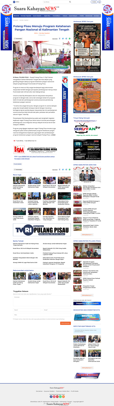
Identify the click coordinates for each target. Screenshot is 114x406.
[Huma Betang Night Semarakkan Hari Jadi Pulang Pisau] (64, 211)
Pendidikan (56, 16)
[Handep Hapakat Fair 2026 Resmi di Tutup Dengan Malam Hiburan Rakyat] (49, 211)
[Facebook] (51, 396)
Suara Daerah (37, 16)
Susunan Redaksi (49, 391)
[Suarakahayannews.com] (36, 9)
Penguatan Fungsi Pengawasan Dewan (89, 286)
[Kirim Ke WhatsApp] (69, 38)
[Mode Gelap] (99, 2)
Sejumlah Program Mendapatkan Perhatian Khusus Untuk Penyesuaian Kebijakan (91, 264)
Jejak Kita (47, 16)
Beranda (16, 16)
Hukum (65, 16)
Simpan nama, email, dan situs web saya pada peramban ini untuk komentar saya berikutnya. (39, 319)
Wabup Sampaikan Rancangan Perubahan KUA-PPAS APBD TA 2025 (92, 187)
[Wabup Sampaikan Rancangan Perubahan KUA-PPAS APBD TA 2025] (77, 188)
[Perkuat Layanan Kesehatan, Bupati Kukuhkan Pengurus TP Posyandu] (34, 211)
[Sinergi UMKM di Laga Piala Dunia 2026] (19, 211)
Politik (82, 16)
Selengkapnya (86, 234)
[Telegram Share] (66, 38)
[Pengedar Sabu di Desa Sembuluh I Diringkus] (79, 353)
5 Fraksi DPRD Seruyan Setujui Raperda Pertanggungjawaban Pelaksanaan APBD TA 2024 (91, 211)
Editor (36, 33)
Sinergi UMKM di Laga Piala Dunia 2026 (18, 218)
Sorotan (96, 16)
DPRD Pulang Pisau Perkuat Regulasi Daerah (91, 279)
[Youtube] (57, 396)
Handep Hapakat (26, 16)
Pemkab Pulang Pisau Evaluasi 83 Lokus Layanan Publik (33, 202)
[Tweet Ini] (63, 38)
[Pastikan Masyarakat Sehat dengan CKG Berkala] (49, 196)
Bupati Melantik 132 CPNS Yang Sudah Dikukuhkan (64, 187)
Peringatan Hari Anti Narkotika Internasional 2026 (94, 360)
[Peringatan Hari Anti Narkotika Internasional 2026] (94, 353)
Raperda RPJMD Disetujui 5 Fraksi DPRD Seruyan (91, 201)
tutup (10, 4)
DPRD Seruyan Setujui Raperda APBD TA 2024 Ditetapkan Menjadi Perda (91, 195)
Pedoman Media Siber (63, 391)
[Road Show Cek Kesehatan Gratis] (19, 196)
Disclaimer (39, 391)
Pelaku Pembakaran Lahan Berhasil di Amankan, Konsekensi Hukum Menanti (79, 345)
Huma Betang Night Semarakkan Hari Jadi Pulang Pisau (64, 218)
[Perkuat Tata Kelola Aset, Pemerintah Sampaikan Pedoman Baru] (77, 273)
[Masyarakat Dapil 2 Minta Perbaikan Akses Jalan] (77, 228)
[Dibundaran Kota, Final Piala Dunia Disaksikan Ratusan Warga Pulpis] (64, 196)
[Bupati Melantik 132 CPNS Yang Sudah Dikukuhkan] (64, 180)
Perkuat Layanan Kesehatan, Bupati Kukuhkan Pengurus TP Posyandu (34, 218)
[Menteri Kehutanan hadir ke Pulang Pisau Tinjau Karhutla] (19, 180)
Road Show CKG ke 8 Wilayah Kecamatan (49, 186)
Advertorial (88, 16)
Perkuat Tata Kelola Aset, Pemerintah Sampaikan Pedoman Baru (90, 272)
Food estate (17, 164)
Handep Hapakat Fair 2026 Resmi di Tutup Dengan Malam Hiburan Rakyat (48, 218)
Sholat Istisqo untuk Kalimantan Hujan (34, 186)
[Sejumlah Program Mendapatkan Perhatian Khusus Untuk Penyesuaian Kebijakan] (77, 264)
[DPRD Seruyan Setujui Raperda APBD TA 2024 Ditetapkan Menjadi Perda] (77, 196)
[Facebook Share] (59, 38)
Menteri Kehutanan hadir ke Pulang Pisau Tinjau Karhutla (19, 187)
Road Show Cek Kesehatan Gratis (18, 201)
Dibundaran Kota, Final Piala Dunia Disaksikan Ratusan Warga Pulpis (64, 202)
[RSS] (63, 396)
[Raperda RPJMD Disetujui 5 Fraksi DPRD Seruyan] (77, 203)
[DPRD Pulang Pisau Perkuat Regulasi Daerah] (77, 281)
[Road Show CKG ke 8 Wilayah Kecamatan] (49, 180)
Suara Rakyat (73, 16)
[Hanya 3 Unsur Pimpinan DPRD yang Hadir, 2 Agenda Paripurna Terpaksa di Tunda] (77, 220)
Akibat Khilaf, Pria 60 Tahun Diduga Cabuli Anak (93, 345)
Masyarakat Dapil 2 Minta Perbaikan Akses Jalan (90, 226)
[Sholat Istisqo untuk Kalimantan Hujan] (34, 180)
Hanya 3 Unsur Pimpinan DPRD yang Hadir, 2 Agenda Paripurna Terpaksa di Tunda (92, 219)
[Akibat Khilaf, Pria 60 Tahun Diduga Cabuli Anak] (94, 339)
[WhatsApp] (60, 396)
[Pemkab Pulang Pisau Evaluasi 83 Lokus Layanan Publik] (34, 196)
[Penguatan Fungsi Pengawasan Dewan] (77, 288)
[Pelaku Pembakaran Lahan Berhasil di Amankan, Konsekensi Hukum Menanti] (79, 339)
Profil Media (74, 391)
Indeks (94, 2)
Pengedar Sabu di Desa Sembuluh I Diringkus (78, 360)
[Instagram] (54, 396)
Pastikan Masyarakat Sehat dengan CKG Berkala (49, 202)
